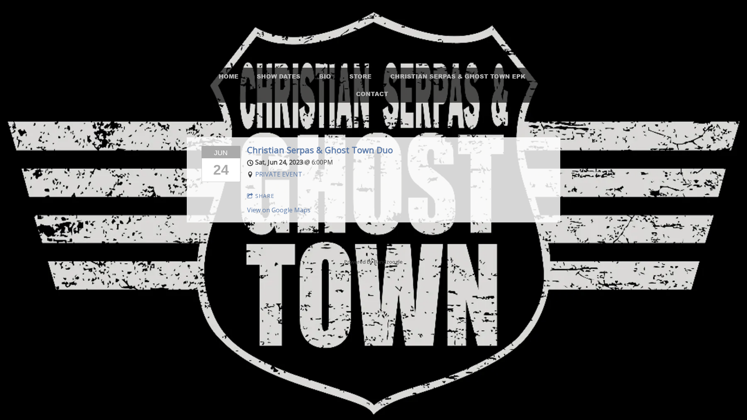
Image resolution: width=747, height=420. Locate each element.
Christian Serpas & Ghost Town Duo (320, 150)
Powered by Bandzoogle (373, 261)
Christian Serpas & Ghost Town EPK (458, 76)
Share (264, 196)
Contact (372, 93)
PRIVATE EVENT (278, 174)
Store (360, 76)
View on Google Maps (278, 210)
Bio (325, 76)
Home (228, 76)
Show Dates (278, 76)
